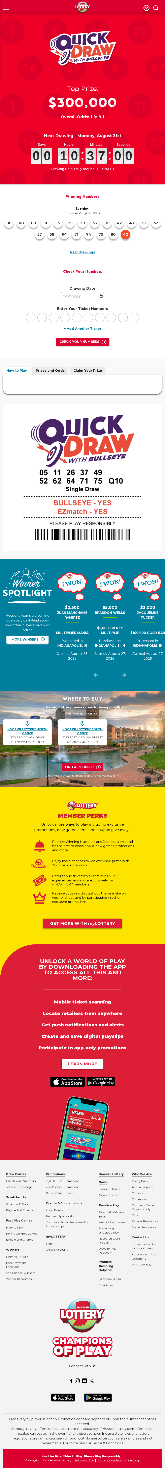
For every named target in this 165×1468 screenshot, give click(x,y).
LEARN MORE (82, 1064)
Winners (13, 1250)
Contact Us (140, 1237)
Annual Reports (142, 1187)
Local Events (54, 1210)
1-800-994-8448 (110, 1279)
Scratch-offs (16, 1197)
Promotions (55, 1174)
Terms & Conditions (111, 1460)
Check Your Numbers (79, 342)
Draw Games (16, 1174)
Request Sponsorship (60, 1216)
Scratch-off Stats (17, 1204)
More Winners (25, 639)
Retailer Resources (145, 1221)
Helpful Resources (111, 1222)
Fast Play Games (19, 1220)
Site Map (134, 1460)
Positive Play (109, 1205)
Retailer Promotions (59, 1193)
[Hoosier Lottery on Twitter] (92, 1380)
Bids (135, 1215)
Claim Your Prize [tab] (87, 371)
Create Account (57, 1249)
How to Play (14, 1227)
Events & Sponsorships (64, 1203)
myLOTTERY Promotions (62, 1181)
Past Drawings (82, 252)
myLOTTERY (56, 1236)
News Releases (109, 1195)
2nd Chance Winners (20, 1272)
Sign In (51, 1243)
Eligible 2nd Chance (19, 1210)
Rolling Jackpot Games (21, 1233)
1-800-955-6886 (142, 1248)
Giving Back (140, 1181)
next (124, 676)
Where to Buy (141, 1264)
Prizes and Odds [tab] (50, 371)
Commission (140, 1199)
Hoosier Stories (109, 1189)
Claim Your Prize (17, 1256)
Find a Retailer (79, 767)
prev (96, 676)
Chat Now (106, 1285)
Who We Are (142, 1174)
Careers (137, 1193)
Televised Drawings (19, 1187)
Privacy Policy (84, 1460)
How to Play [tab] (16, 371)
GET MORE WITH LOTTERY (82, 923)
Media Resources (144, 1227)
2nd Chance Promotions (62, 1187)
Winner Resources (19, 1279)
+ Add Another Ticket (82, 329)
